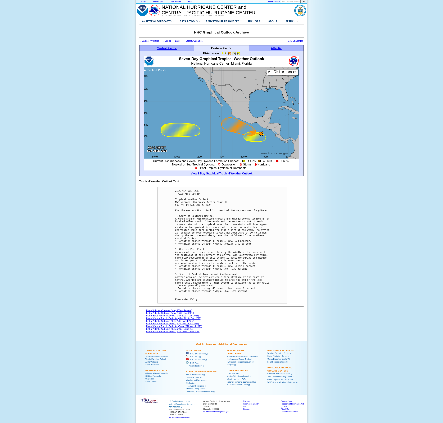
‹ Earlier (167, 41)
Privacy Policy (286, 401)
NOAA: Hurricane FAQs (236, 379)
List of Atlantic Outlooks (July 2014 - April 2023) (170, 321)
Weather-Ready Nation (195, 388)
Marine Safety (191, 383)
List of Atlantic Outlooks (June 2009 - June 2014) (170, 329)
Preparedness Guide (194, 374)
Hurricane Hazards (194, 377)
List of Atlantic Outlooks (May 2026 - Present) (169, 310)
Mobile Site (158, 2)
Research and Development (235, 352)
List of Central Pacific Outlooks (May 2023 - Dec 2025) (173, 318)
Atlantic (276, 48)
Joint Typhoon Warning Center (279, 376)
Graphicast (149, 378)
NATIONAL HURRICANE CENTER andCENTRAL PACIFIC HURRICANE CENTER (209, 9)
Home (143, 2)
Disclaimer (247, 401)
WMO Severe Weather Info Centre (281, 382)
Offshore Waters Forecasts (156, 373)
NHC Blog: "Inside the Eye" (194, 364)
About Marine (150, 381)
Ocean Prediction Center (277, 359)
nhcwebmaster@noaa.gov (179, 417)
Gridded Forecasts (153, 376)
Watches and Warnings (195, 380)
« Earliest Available (149, 41)
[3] (238, 53)
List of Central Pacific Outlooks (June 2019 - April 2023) (174, 326)
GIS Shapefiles (295, 41)
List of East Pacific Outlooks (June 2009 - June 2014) (173, 331)
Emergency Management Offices (199, 391)
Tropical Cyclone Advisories (156, 356)
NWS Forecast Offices (280, 350)
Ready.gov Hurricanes (195, 385)
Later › (178, 41)
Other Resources (237, 370)
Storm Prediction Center (277, 356)
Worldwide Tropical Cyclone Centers (279, 369)
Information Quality (251, 403)
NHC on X (194, 356)
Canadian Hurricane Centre (278, 373)
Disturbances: (211, 53)
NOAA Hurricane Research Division (241, 356)
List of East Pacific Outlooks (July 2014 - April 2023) (172, 323)
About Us (285, 409)
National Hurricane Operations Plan (241, 382)
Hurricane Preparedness (201, 371)
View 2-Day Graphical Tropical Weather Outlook (221, 173)
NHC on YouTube (197, 359)
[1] (229, 53)
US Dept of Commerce (178, 401)
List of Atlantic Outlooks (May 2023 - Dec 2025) (170, 313)
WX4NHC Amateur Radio (237, 384)
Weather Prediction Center (278, 353)
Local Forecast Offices (276, 361)
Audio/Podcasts (151, 361)
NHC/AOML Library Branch (238, 376)
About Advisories (152, 364)
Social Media (193, 350)
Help (245, 406)
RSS (190, 2)
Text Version (175, 2)
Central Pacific (167, 48)
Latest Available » (195, 41)
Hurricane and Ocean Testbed (239, 359)
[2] (234, 53)
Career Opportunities (289, 411)
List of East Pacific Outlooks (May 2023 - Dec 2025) (172, 315)
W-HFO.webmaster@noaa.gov (216, 411)
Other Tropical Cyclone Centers (280, 379)
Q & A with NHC (233, 373)
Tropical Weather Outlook (155, 359)
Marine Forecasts (156, 370)
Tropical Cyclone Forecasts (155, 352)
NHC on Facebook (197, 353)
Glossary (246, 409)
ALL (224, 53)
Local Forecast (273, 2)
